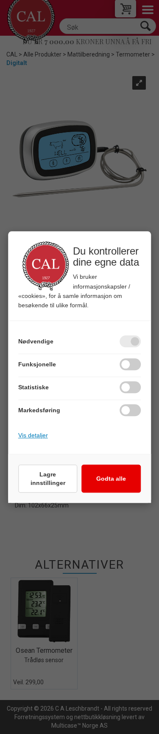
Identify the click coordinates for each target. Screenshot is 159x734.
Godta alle (111, 478)
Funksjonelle (37, 364)
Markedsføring (39, 410)
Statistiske (33, 387)
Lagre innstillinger (48, 478)
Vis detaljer (33, 435)
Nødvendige (35, 341)
